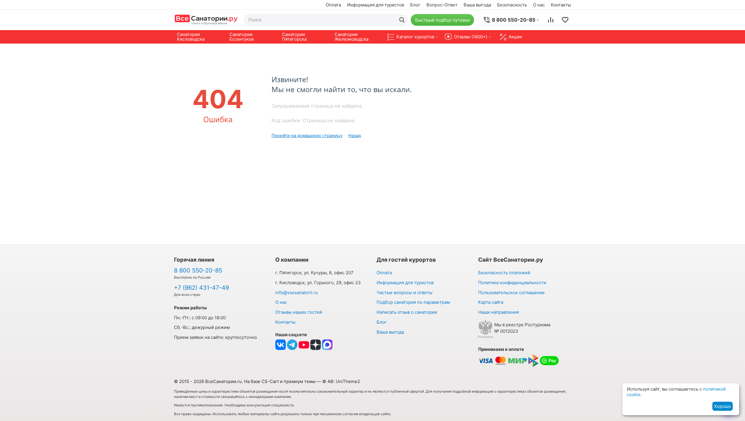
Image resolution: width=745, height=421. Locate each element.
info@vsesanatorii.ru (296, 292)
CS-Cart (270, 381)
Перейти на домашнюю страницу (306, 135)
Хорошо (722, 406)
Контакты (561, 5)
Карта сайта (490, 302)
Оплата (333, 5)
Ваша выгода (477, 5)
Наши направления (498, 312)
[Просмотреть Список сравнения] (550, 20)
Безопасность (512, 5)
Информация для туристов (375, 5)
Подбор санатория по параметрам (413, 302)
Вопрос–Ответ (442, 5)
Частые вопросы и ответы (404, 292)
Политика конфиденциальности (512, 282)
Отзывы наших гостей (298, 312)
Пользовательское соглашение (511, 292)
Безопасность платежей (504, 272)
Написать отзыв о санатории (407, 312)
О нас (539, 5)
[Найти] (402, 20)
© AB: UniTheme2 (341, 381)
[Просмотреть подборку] (565, 20)
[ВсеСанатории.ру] (206, 19)
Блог (415, 5)
